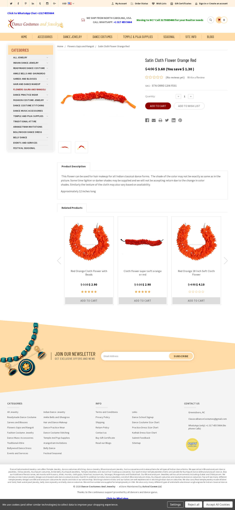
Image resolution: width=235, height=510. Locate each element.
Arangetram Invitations (27, 126)
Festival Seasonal (24, 148)
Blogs (210, 37)
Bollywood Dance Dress (27, 132)
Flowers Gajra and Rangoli (29, 89)
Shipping (100, 422)
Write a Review (196, 77)
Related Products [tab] (72, 207)
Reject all (193, 504)
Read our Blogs (103, 442)
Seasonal (169, 37)
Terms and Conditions (107, 412)
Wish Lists (161, 3)
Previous (59, 260)
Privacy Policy (103, 417)
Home (24, 37)
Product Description (74, 166)
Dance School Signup (143, 417)
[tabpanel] (89, 260)
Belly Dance (20, 137)
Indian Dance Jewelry (25, 62)
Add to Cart (89, 300)
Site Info (190, 37)
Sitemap (136, 442)
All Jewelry (20, 57)
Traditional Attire (24, 121)
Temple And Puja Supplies (28, 116)
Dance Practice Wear (25, 94)
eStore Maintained (129, 486)
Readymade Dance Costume (29, 68)
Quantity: (150, 96)
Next (226, 260)
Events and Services (25, 142)
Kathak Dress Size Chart (144, 432)
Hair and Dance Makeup (26, 84)
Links (134, 412)
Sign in (202, 3)
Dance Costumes (102, 37)
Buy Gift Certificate (105, 437)
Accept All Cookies (218, 504)
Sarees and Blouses (25, 78)
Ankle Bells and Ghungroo (29, 73)
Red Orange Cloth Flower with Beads (89, 272)
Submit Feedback (141, 437)
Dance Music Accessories (28, 110)
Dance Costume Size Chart (145, 422)
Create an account (218, 3)
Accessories (45, 37)
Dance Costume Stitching (28, 105)
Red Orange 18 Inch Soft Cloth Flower (196, 272)
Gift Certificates (183, 3)
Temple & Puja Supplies (138, 37)
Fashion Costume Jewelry (28, 100)
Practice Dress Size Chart (145, 427)
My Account (121, 3)
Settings (175, 504)
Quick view (89, 241)
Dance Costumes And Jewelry (98, 486)
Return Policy (102, 427)
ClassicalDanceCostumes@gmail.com (207, 418)
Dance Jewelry (72, 37)
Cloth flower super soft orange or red (143, 272)
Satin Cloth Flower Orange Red (114, 46)
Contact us (101, 432)
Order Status (141, 3)
